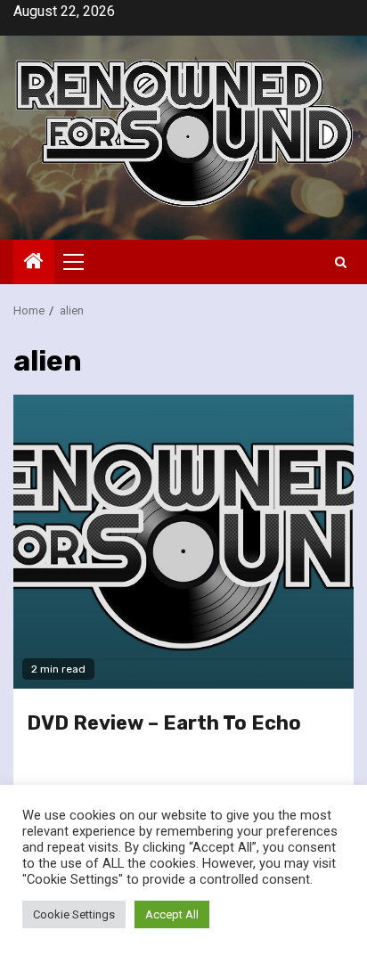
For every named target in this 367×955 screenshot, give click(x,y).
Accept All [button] (172, 914)
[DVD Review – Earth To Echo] (183, 542)
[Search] (341, 262)
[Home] (34, 262)
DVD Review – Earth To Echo (164, 723)
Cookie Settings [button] (74, 914)
